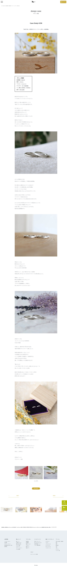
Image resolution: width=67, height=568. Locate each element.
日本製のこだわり (18, 542)
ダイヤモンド (48, 541)
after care (51, 509)
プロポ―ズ (27, 545)
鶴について (17, 541)
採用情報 (5, 546)
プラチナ (21, 82)
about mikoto (7, 509)
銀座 (56, 542)
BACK (58, 495)
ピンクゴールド (48, 545)
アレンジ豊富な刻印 (37, 545)
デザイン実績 (18, 545)
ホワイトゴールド (48, 546)
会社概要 (5, 542)
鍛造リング (27, 546)
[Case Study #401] (36, 472)
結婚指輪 (27, 542)
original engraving (21, 509)
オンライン (57, 549)
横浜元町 (57, 545)
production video (36, 509)
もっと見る (36, 480)
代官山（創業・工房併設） (60, 541)
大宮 (56, 546)
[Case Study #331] (21, 472)
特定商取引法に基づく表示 (8, 545)
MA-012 (23, 80)
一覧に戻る (35, 488)
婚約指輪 (27, 541)
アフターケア (18, 546)
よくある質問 (18, 549)
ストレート (23, 83)
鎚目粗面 (26, 85)
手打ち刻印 (21, 89)
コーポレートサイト (7, 541)
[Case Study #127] (50, 472)
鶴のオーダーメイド (37, 541)
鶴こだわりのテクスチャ (38, 542)
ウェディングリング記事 (34, 554)
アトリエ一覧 (58, 550)
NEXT (14, 495)
